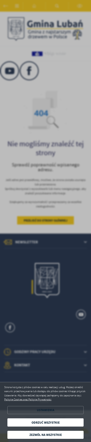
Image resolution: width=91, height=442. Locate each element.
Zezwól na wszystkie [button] (45, 434)
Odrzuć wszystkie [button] (46, 422)
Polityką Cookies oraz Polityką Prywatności (27, 399)
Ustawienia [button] (45, 410)
